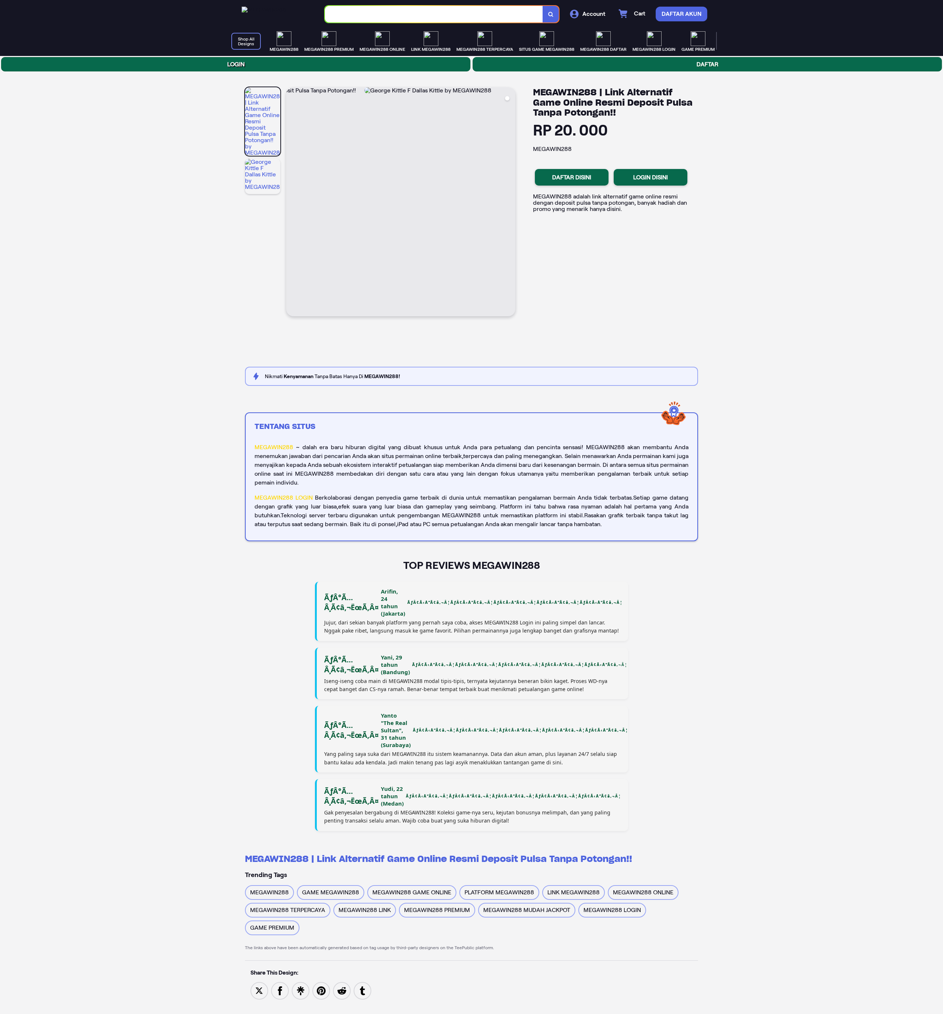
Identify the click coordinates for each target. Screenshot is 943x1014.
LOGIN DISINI (650, 177)
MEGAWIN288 (274, 447)
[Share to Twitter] (259, 990)
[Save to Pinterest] (321, 990)
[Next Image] (509, 203)
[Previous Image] (292, 203)
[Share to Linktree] (300, 990)
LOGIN (236, 64)
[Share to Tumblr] (362, 990)
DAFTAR (707, 64)
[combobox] (434, 14)
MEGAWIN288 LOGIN (284, 497)
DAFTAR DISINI (571, 177)
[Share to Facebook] (280, 990)
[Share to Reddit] (342, 990)
